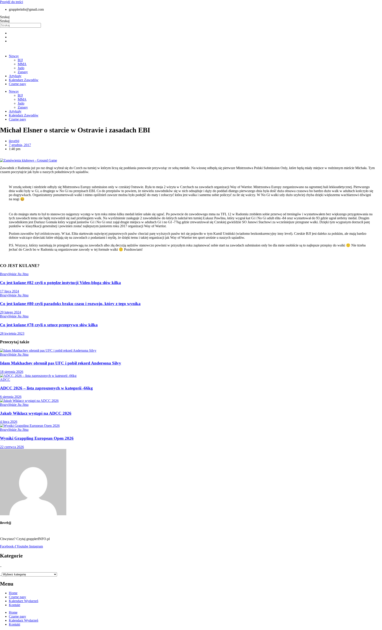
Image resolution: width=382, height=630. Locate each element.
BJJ (20, 60)
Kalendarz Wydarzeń (23, 601)
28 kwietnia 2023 (12, 333)
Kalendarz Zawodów (23, 80)
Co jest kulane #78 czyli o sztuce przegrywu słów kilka (49, 325)
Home (13, 593)
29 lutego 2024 (10, 312)
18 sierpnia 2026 (11, 372)
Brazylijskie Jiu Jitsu (14, 274)
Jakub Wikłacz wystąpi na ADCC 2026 (35, 413)
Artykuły (15, 76)
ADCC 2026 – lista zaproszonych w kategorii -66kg (46, 388)
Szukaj (5, 17)
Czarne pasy (17, 84)
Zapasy (23, 72)
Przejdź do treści (11, 2)
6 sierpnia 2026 (10, 397)
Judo (21, 68)
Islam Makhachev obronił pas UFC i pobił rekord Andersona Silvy (60, 363)
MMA (22, 64)
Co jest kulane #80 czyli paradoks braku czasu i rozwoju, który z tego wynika (70, 303)
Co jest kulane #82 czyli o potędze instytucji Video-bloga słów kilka (60, 282)
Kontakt (14, 605)
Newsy (14, 56)
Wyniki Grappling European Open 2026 (37, 438)
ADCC (5, 380)
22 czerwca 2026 (12, 447)
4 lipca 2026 (8, 422)
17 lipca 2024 (9, 291)
